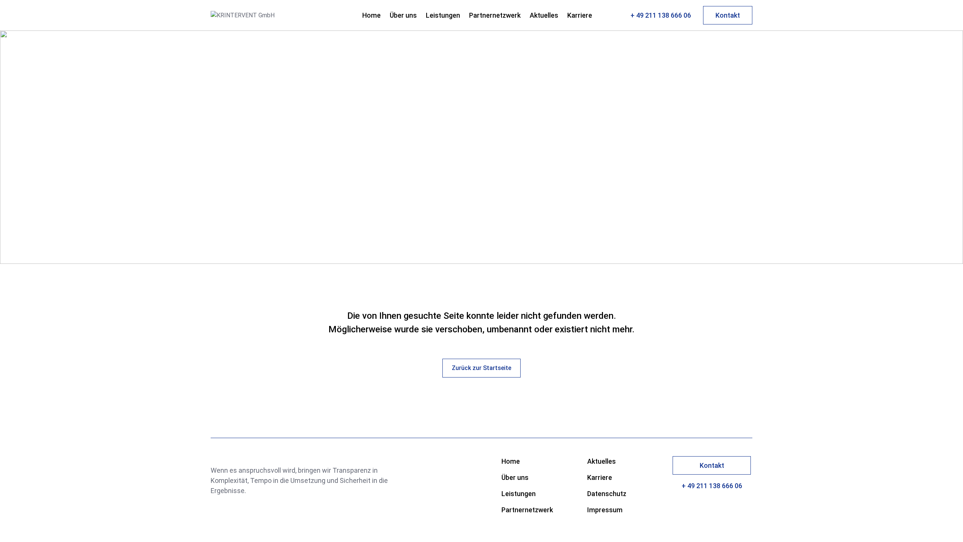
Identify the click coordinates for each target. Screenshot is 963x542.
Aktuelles (544, 15)
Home (371, 15)
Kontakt (727, 15)
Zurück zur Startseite (481, 367)
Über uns (403, 15)
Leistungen (443, 15)
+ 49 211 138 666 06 (660, 15)
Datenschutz (606, 494)
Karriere (579, 15)
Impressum (605, 510)
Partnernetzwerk (495, 15)
